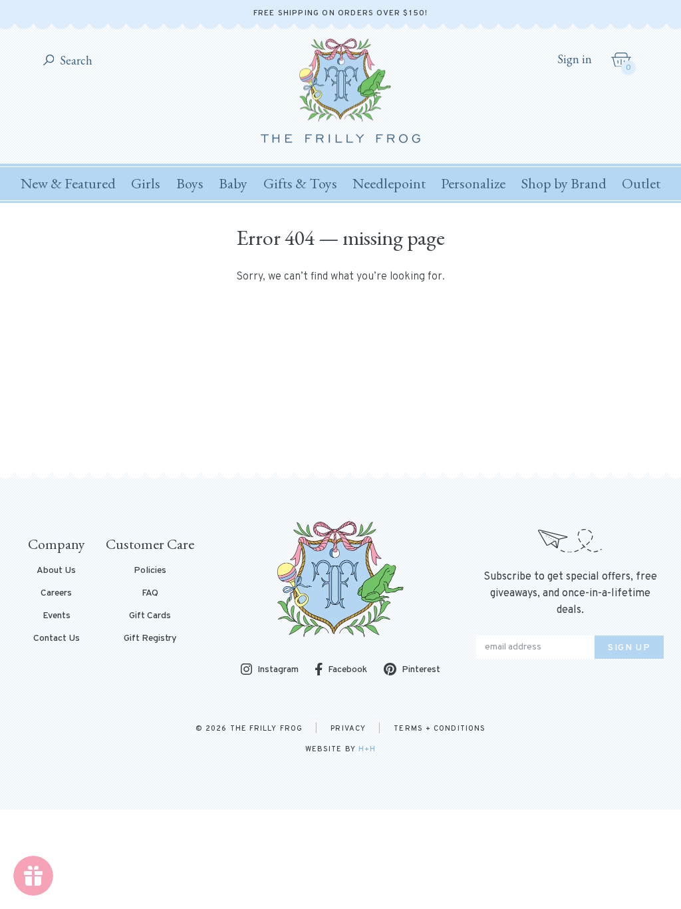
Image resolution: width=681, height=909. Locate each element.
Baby (233, 183)
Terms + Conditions (439, 728)
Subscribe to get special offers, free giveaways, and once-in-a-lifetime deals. (570, 593)
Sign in (574, 59)
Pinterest (421, 669)
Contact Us (56, 638)
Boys (190, 183)
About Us (56, 571)
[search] (49, 61)
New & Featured (68, 183)
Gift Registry (150, 638)
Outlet (641, 183)
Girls (145, 183)
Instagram (278, 670)
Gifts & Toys (300, 183)
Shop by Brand (564, 183)
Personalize (473, 183)
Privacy (348, 728)
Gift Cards (150, 616)
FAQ (150, 593)
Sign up (629, 647)
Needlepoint (389, 183)
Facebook (347, 669)
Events (56, 616)
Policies (150, 571)
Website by (340, 749)
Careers (56, 593)
